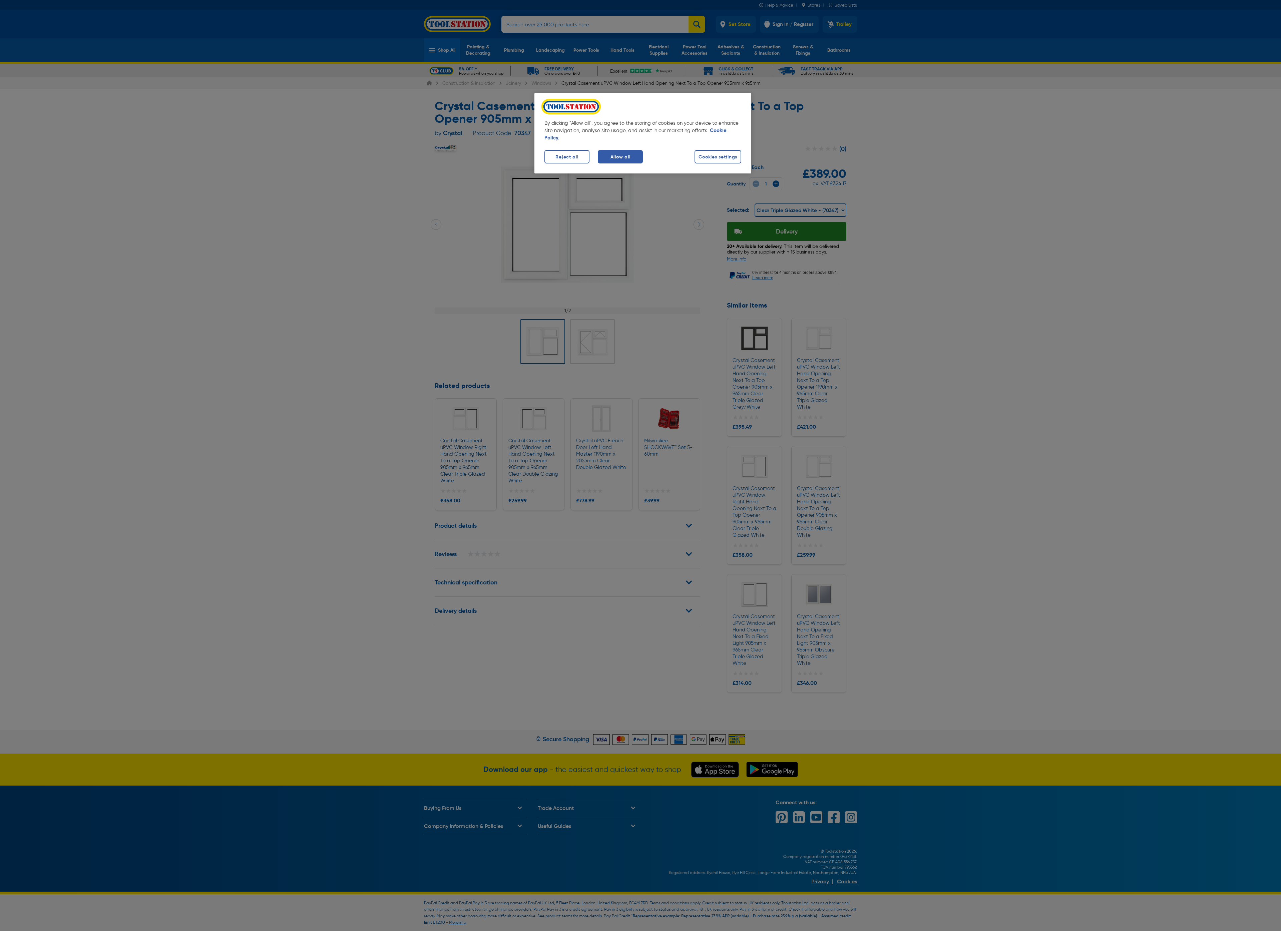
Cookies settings (718, 157)
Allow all (620, 157)
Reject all (566, 157)
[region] (642, 133)
